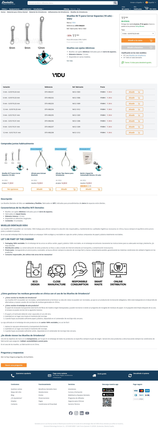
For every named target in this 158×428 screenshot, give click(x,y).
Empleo (13, 401)
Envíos (41, 395)
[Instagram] (76, 413)
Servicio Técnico (74, 404)
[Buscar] (115, 3)
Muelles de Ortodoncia (79, 12)
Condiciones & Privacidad (48, 404)
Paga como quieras (60, 373)
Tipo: (123, 30)
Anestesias (72, 389)
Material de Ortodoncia (37, 12)
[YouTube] (87, 413)
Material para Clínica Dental (17, 12)
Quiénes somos (16, 389)
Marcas (73, 9)
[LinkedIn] (82, 413)
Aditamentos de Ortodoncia (58, 12)
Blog (78, 9)
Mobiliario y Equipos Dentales (79, 395)
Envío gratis (102, 374)
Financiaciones (44, 398)
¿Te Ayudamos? (16, 398)
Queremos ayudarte (23, 373)
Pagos (41, 401)
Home (3, 12)
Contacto (14, 404)
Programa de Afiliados (76, 398)
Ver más (70, 61)
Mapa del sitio (16, 392)
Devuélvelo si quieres (141, 373)
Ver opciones (12, 189)
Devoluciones (43, 392)
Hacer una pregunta (13, 365)
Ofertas (66, 9)
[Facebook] (71, 413)
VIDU (74, 23)
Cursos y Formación (75, 392)
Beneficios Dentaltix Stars (48, 389)
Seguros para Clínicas (76, 401)
